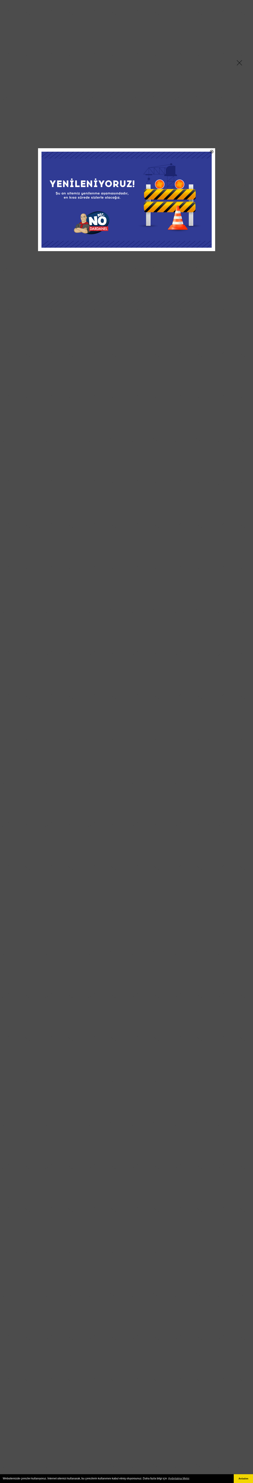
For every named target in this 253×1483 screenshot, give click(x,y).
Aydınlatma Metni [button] (178, 1478)
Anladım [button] (243, 1478)
